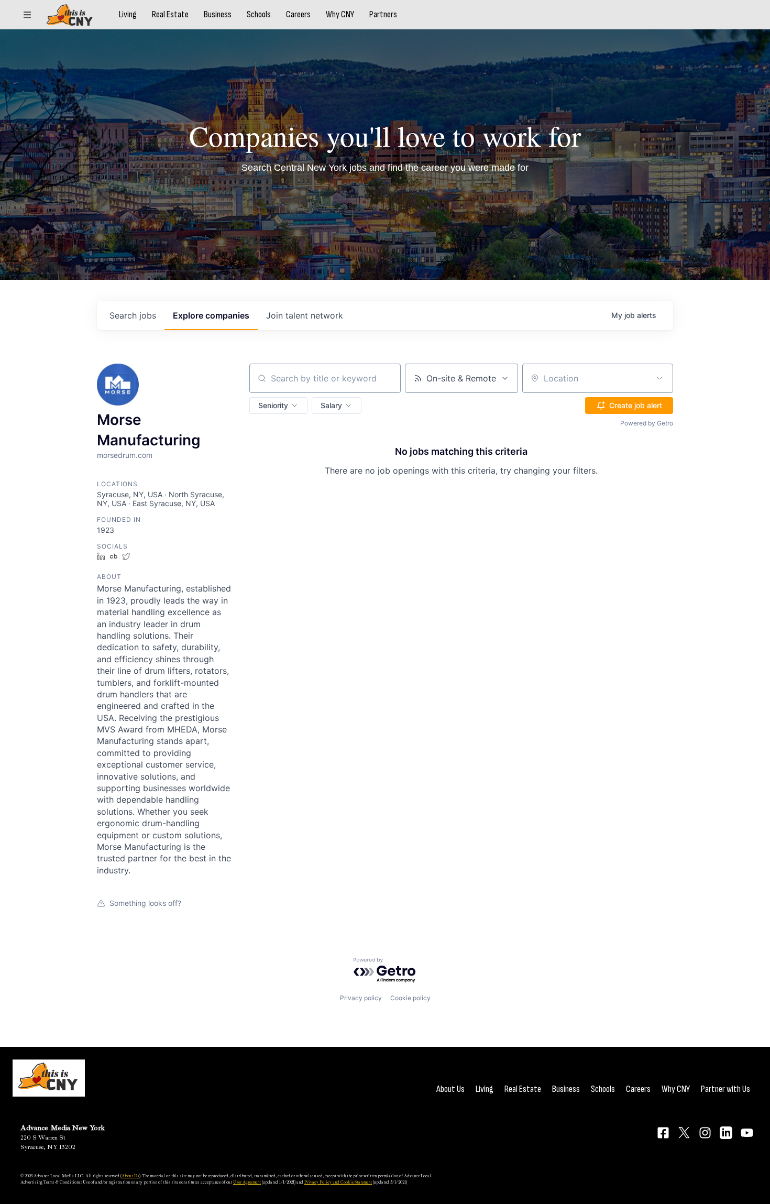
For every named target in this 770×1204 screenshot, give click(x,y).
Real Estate (170, 14)
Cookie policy (410, 998)
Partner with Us (725, 1088)
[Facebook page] (663, 1132)
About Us (450, 1088)
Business (218, 14)
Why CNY (340, 14)
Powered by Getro (646, 423)
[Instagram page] (705, 1132)
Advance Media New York (62, 1127)
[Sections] (27, 14)
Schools (259, 14)
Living (128, 14)
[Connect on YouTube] (746, 1132)
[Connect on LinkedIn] (726, 1132)
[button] (278, 405)
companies (211, 315)
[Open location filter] (659, 378)
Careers (298, 14)
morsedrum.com (124, 455)
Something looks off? (145, 903)
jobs (132, 315)
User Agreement (247, 1182)
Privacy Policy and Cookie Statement (338, 1182)
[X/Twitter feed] (684, 1132)
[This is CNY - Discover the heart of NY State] (69, 15)
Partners (383, 14)
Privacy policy (361, 998)
